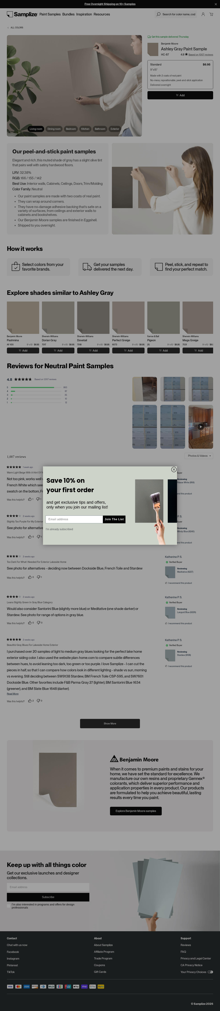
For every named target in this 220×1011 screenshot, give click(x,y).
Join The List (114, 519)
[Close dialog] (174, 469)
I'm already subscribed (59, 529)
